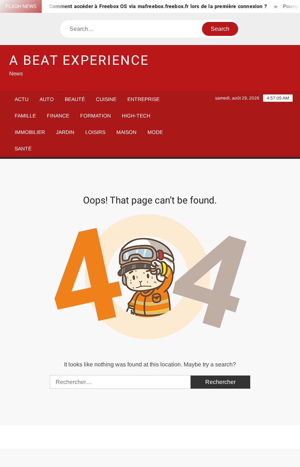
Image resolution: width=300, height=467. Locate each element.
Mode (155, 132)
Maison (126, 132)
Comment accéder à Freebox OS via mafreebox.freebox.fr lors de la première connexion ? (154, 6)
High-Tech (136, 116)
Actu (22, 99)
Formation (95, 116)
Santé (23, 149)
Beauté (75, 99)
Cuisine (106, 99)
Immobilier (30, 132)
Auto (47, 99)
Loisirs (95, 132)
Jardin (65, 132)
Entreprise (143, 99)
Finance (58, 116)
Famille (25, 116)
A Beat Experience (79, 60)
